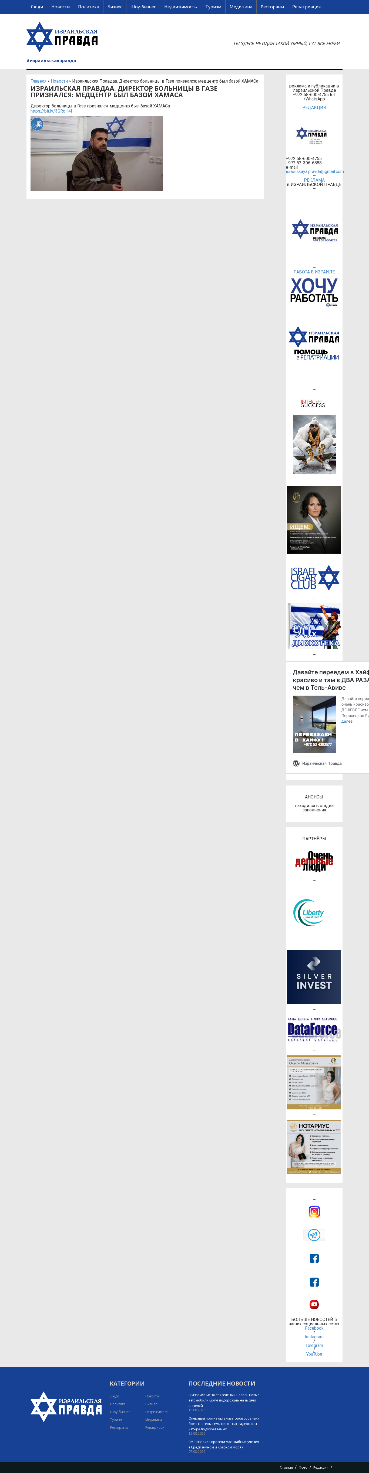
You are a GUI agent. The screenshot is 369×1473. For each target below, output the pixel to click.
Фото (303, 1467)
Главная (38, 81)
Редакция (320, 1467)
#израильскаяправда (51, 60)
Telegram (314, 1345)
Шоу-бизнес (143, 7)
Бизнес (115, 7)
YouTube (314, 1354)
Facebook (314, 1328)
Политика (88, 7)
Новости (60, 7)
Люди (37, 7)
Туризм (213, 7)
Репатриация (306, 7)
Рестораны (272, 7)
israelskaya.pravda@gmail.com (314, 172)
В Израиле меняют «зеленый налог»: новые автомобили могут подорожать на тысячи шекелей (224, 1400)
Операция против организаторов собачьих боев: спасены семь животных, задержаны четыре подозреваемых (224, 1423)
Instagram (314, 1337)
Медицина (241, 7)
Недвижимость (180, 7)
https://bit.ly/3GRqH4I (51, 111)
